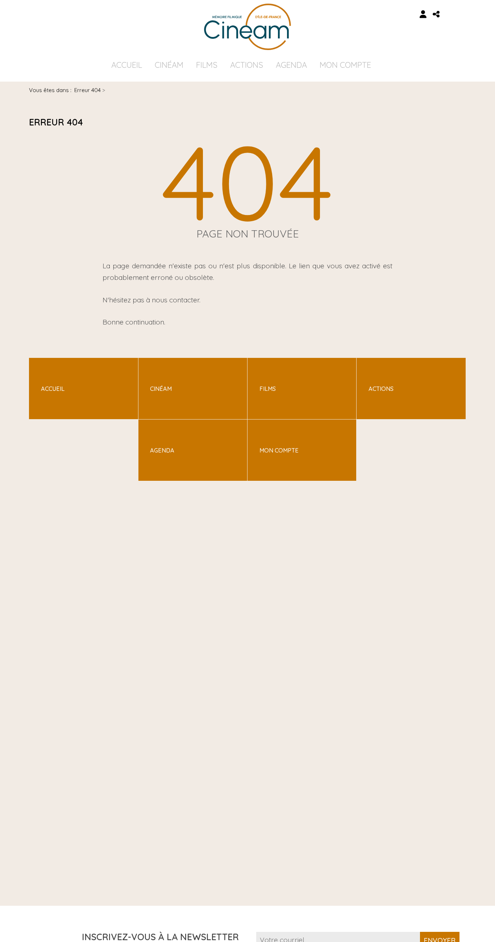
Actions (246, 65)
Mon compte (345, 65)
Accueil (126, 65)
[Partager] (436, 14)
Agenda (291, 65)
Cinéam (169, 65)
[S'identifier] (423, 14)
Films (206, 65)
